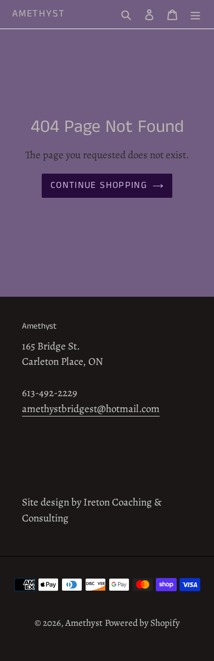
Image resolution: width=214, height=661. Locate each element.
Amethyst (38, 14)
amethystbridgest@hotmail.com (91, 409)
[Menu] (195, 14)
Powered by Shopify (142, 622)
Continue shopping (98, 185)
